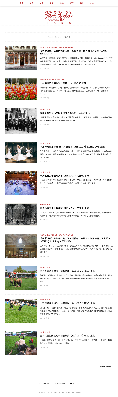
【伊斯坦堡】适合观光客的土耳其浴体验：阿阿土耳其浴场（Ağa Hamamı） (73, 52)
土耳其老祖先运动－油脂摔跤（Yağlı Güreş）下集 (67, 270)
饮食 (42, 3)
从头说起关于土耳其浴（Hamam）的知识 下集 (64, 175)
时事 (52, 3)
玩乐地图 (55, 47)
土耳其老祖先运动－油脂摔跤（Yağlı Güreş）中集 (67, 303)
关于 (22, 3)
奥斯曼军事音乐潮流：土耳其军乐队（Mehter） (65, 112)
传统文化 (43, 47)
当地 (62, 3)
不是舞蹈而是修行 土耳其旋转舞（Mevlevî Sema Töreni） (73, 146)
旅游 (32, 3)
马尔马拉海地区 (68, 47)
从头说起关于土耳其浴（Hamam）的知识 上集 (64, 207)
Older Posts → (106, 367)
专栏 (59, 79)
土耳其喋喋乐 (51, 79)
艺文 (82, 3)
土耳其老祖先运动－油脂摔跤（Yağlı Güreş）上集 (67, 335)
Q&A (92, 3)
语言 (72, 3)
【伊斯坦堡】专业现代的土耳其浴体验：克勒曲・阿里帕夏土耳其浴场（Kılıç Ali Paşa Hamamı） (75, 240)
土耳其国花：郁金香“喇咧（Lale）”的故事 (63, 82)
